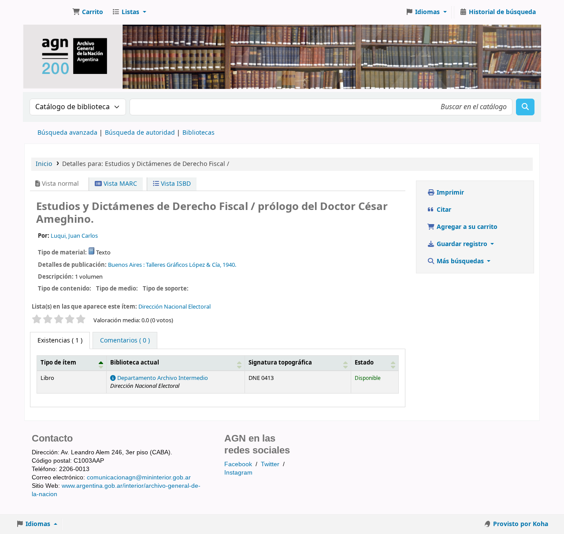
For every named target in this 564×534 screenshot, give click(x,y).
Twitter (270, 464)
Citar (443, 209)
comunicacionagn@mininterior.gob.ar (139, 477)
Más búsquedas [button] (460, 261)
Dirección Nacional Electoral (174, 306)
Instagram (238, 472)
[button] (88, 12)
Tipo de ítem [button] (58, 363)
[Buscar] (525, 107)
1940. (229, 265)
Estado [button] (364, 363)
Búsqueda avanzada (67, 132)
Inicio (44, 164)
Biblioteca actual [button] (134, 363)
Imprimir (449, 192)
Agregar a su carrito (466, 227)
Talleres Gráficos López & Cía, (183, 265)
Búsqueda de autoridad (140, 132)
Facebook (238, 464)
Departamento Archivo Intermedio (162, 378)
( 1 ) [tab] (59, 340)
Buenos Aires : (126, 265)
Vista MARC (119, 183)
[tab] (125, 341)
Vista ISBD (175, 183)
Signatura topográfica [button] (280, 363)
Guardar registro (462, 244)
